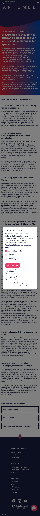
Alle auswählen (12, 265)
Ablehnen (10, 271)
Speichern (11, 277)
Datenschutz (23, 286)
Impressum (16, 286)
